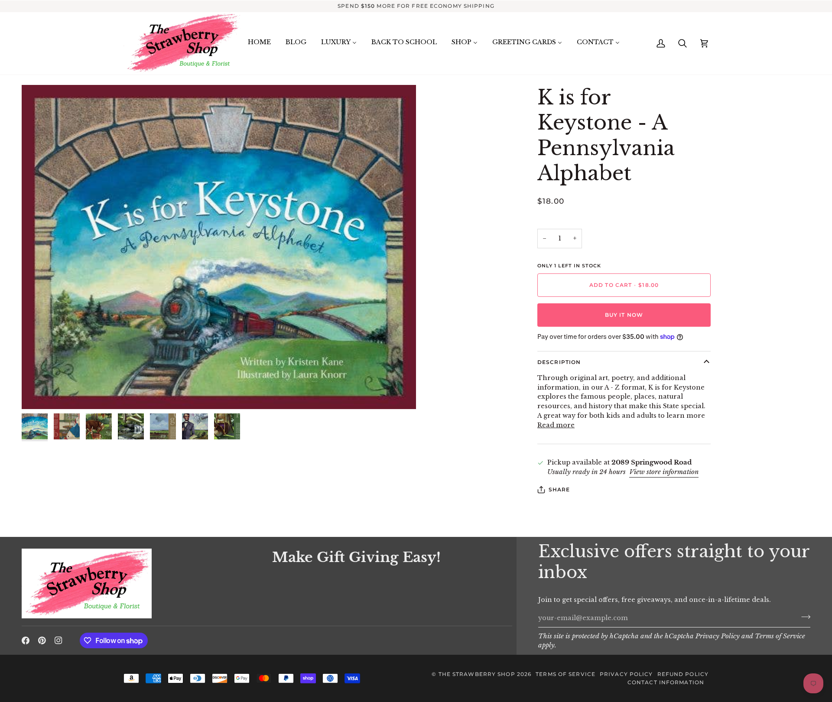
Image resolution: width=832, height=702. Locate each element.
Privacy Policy (718, 636)
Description (559, 362)
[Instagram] (58, 640)
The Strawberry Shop (477, 674)
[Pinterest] (42, 640)
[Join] (803, 617)
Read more (556, 425)
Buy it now (624, 315)
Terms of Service (780, 636)
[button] (142, 546)
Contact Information (665, 682)
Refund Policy (682, 674)
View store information (664, 472)
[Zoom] (219, 247)
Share (559, 489)
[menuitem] (259, 42)
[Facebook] (25, 640)
